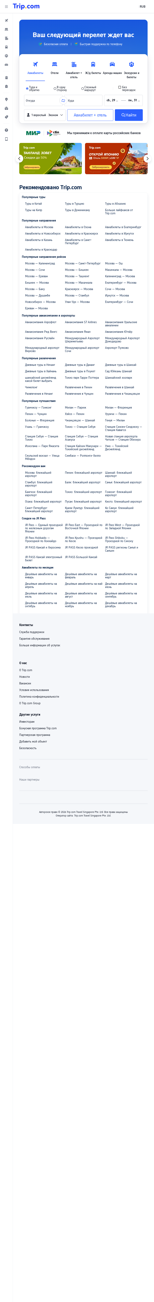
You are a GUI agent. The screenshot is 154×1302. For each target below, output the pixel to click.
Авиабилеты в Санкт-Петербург (78, 241)
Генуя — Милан (115, 420)
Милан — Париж (75, 407)
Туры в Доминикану (77, 210)
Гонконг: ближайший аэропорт (118, 493)
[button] (6, 6)
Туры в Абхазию (115, 203)
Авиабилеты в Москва (39, 227)
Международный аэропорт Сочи (82, 349)
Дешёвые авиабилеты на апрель (41, 585)
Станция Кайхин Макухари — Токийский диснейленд (83, 447)
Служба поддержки (31, 632)
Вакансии (25, 683)
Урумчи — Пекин (116, 414)
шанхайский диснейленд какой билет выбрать (40, 379)
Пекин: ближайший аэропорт (83, 472)
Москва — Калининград (40, 263)
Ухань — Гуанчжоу (37, 426)
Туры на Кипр (33, 210)
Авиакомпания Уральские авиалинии (121, 324)
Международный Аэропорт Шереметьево (82, 340)
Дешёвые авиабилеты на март (121, 576)
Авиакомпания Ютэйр (118, 331)
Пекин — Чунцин (36, 414)
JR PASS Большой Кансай (81, 557)
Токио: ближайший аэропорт (83, 492)
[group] (53, 44)
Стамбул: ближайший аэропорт (38, 484)
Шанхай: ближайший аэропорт (118, 474)
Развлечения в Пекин (78, 387)
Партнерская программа (34, 734)
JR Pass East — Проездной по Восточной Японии (83, 526)
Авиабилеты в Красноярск (81, 233)
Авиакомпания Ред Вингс (41, 331)
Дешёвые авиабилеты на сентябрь (121, 595)
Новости (24, 676)
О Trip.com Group (30, 703)
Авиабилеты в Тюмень (119, 240)
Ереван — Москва (36, 308)
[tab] (35, 69)
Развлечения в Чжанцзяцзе (122, 393)
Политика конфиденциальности (39, 696)
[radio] (37, 88)
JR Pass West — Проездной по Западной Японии (122, 526)
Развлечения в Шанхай (119, 387)
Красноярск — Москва (79, 289)
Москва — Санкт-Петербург (83, 263)
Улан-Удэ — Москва (77, 301)
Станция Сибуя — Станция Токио (41, 438)
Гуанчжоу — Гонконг (38, 407)
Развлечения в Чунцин (79, 393)
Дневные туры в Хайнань (41, 371)
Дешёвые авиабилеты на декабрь (121, 604)
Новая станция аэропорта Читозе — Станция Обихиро (123, 438)
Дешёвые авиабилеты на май (83, 583)
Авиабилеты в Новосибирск (43, 233)
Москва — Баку (35, 289)
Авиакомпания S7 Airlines (81, 322)
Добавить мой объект (33, 741)
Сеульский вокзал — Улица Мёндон (42, 457)
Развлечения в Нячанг (39, 393)
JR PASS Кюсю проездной (81, 547)
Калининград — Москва (120, 276)
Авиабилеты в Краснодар (41, 249)
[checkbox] (129, 88)
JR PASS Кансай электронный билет (43, 558)
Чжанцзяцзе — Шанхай (80, 420)
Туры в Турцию (74, 203)
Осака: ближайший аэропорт (43, 501)
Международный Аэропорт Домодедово (122, 340)
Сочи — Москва (115, 289)
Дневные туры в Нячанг (40, 364)
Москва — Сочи (35, 269)
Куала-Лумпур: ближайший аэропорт (82, 509)
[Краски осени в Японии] (116, 158)
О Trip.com (25, 670)
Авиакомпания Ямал (77, 331)
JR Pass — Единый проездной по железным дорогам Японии (44, 528)
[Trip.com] (26, 6)
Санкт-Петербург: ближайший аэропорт (39, 509)
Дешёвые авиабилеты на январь (41, 576)
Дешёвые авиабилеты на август (81, 595)
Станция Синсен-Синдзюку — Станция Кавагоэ (123, 428)
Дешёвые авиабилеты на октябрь (41, 604)
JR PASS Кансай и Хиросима (43, 547)
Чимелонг (31, 387)
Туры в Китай (33, 203)
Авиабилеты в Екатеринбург (123, 227)
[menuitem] (6, 20)
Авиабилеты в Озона (78, 227)
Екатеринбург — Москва (120, 282)
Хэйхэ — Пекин (74, 414)
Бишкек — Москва (37, 282)
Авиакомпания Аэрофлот (40, 322)
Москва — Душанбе (37, 295)
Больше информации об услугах (39, 645)
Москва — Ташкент (77, 276)
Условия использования (34, 690)
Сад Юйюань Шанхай (118, 371)
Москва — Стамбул (77, 295)
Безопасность (27, 748)
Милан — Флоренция (118, 407)
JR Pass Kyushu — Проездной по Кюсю (83, 539)
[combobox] (31, 100)
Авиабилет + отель (90, 115)
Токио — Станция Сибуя (80, 426)
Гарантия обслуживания (34, 638)
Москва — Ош (114, 263)
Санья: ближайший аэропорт (123, 482)
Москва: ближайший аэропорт (38, 474)
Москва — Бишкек (77, 269)
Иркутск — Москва (117, 295)
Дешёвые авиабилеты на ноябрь (81, 604)
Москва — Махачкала (78, 282)
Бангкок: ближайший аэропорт (38, 493)
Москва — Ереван (36, 276)
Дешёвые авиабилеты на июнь (121, 585)
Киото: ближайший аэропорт (123, 501)
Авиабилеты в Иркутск (119, 233)
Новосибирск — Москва (40, 301)
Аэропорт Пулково (117, 347)
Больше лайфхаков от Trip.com (119, 211)
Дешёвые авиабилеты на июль (41, 595)
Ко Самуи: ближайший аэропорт (119, 509)
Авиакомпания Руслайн (39, 338)
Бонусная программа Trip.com (38, 728)
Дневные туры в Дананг (80, 364)
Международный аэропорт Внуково (42, 349)
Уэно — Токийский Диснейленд (116, 447)
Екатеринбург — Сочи (119, 301)
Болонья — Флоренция (39, 420)
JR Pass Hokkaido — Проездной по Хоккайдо (40, 539)
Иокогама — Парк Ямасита (42, 446)
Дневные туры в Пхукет (80, 371)
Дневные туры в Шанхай (120, 364)
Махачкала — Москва (118, 269)
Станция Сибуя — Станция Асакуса (81, 438)
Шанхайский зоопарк (118, 377)
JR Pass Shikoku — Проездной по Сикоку (119, 539)
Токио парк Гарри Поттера (82, 377)
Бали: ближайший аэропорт (82, 482)
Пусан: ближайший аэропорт (83, 501)
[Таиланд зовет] (50, 158)
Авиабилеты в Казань (38, 240)
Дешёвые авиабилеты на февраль (81, 576)
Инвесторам (26, 721)
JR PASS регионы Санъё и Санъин (121, 549)
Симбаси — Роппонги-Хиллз (83, 455)
